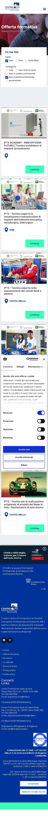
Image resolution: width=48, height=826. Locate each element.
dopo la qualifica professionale (22, 73)
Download (33, 784)
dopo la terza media (27, 70)
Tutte (11, 60)
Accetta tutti (24, 449)
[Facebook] (4, 640)
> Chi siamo (6, 658)
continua (34, 169)
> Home (5, 650)
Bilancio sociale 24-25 (33, 792)
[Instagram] (10, 640)
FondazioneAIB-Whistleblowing (16, 721)
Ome (21, 60)
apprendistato (15, 80)
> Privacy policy (8, 670)
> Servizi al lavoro (9, 666)
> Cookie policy (8, 674)
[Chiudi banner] (44, 359)
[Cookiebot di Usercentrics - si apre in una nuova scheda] (28, 359)
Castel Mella (33, 60)
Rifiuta (24, 465)
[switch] (41, 421)
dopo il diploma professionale (21, 77)
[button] (44, 9)
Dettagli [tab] (20, 366)
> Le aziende (7, 662)
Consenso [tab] (8, 366)
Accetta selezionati (24, 457)
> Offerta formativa (10, 654)
